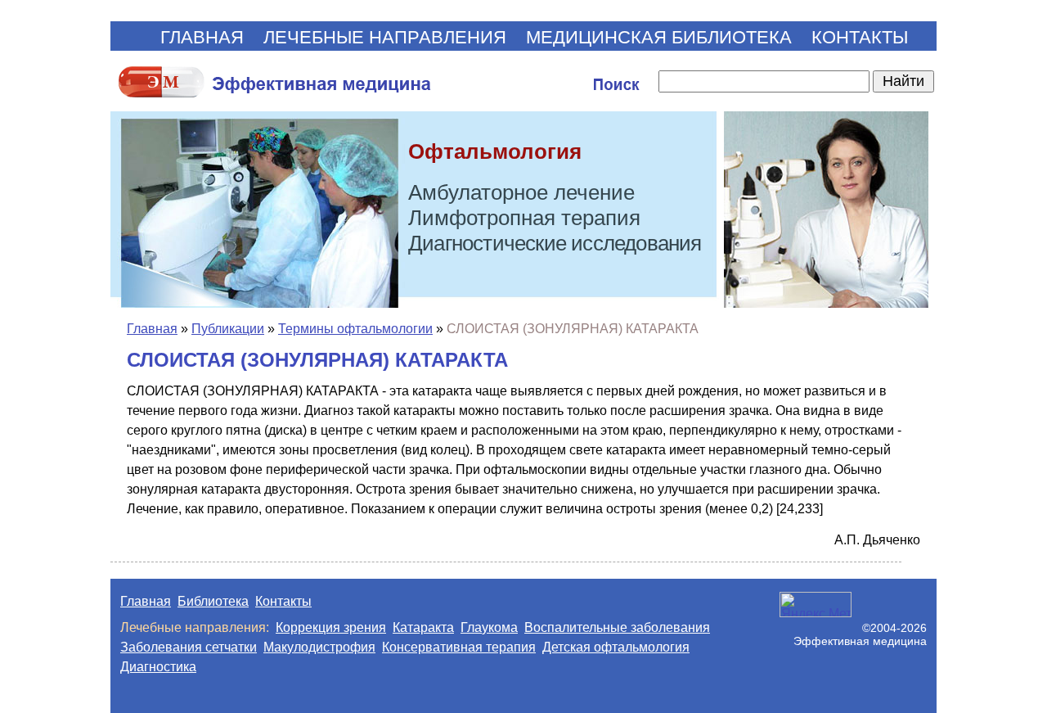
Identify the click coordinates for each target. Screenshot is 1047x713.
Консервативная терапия (459, 647)
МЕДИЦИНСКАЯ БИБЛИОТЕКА (659, 37)
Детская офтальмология (616, 647)
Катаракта (423, 627)
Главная (152, 329)
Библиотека (213, 601)
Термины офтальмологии (355, 329)
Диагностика (158, 667)
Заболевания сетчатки (188, 647)
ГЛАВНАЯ (202, 37)
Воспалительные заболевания (617, 627)
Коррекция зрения (331, 627)
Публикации (227, 329)
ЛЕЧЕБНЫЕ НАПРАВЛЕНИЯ (384, 37)
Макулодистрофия (319, 647)
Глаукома (489, 627)
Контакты (283, 601)
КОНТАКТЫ (859, 37)
